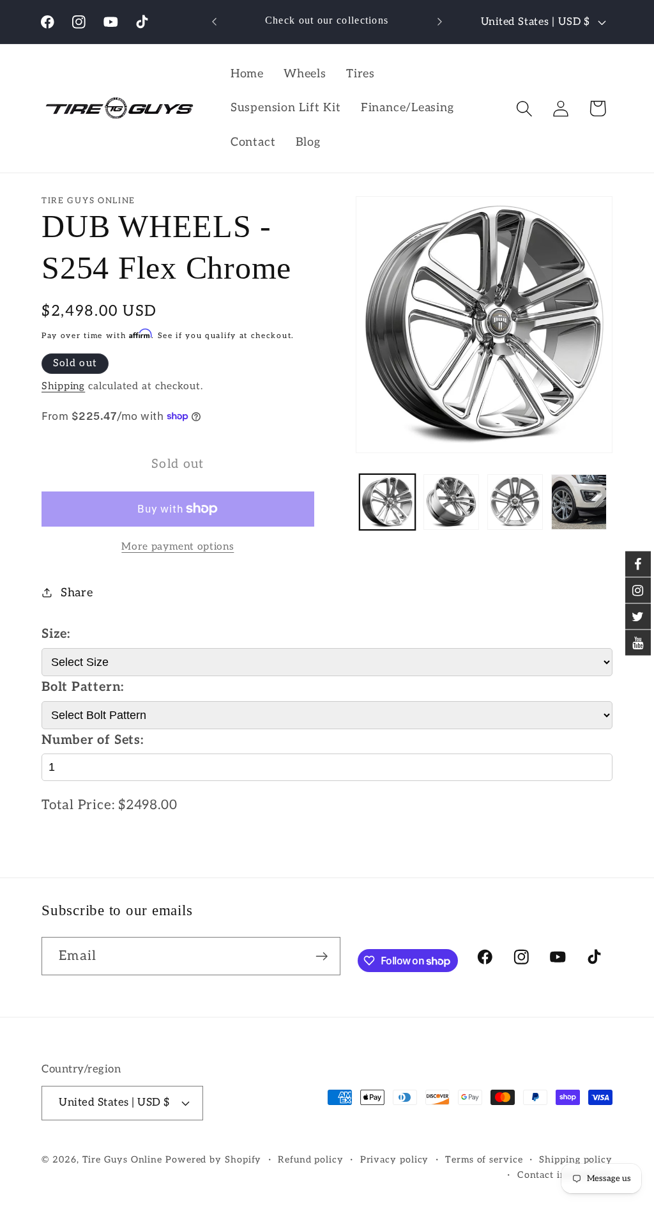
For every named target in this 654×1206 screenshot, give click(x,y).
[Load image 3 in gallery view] (515, 502)
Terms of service (484, 1159)
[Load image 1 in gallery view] (387, 502)
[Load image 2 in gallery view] (451, 502)
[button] (524, 108)
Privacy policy (394, 1159)
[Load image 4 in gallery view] (579, 502)
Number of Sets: (93, 740)
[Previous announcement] (215, 21)
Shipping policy (575, 1159)
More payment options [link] (177, 547)
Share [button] (77, 592)
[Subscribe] (321, 956)
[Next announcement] (439, 21)
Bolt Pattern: (83, 687)
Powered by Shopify (213, 1159)
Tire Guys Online (122, 1159)
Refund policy (311, 1159)
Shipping (63, 386)
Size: (56, 634)
